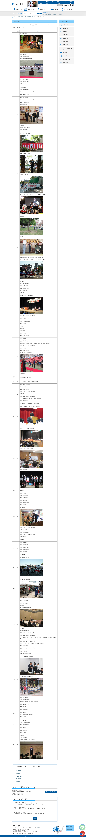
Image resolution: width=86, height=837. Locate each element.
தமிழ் (59, 3)
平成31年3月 (19, 776)
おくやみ (65, 52)
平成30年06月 (19, 773)
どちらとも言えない (30, 804)
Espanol (58, 1)
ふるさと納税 (54, 14)
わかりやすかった (20, 808)
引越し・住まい (66, 38)
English (41, 1)
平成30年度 (35, 16)
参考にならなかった (39, 813)
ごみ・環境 (65, 55)
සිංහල (65, 3)
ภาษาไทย (70, 3)
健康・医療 (65, 44)
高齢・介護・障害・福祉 (67, 49)
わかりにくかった (41, 808)
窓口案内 (45, 14)
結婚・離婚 (65, 41)
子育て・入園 (65, 28)
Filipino (41, 3)
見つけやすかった (20, 804)
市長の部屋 (20, 16)
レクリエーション (66, 59)
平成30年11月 (19, 770)
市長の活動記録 (27, 16)
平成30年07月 (19, 781)
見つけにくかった (41, 804)
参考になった (19, 813)
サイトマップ (70, 826)
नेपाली (47, 3)
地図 (38, 827)
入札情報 (49, 14)
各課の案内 (69, 829)
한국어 (65, 1)
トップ (15, 16)
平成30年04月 (19, 778)
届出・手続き (65, 62)
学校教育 (65, 31)
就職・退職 (65, 34)
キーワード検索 (17, 12)
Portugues (47, 1)
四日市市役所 (19, 4)
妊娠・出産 (65, 24)
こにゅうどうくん (60, 14)
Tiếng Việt (71, 1)
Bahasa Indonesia (53, 3)
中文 (53, 1)
